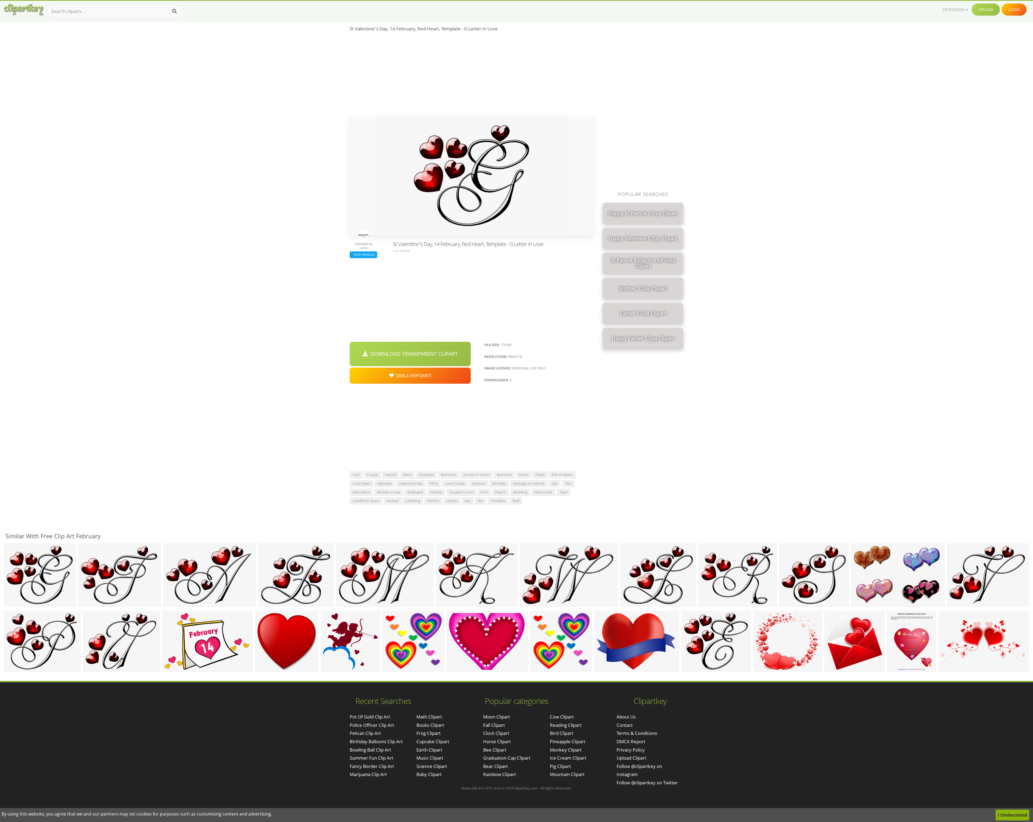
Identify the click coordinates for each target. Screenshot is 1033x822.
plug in (500, 492)
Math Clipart (429, 717)
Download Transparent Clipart (413, 353)
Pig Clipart (560, 766)
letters (452, 500)
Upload (985, 9)
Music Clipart (429, 758)
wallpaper (415, 492)
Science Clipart (431, 766)
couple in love (461, 492)
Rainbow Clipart (499, 774)
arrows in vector (476, 474)
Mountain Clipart (567, 774)
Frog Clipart (428, 733)
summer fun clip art (371, 758)
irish (356, 474)
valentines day (411, 483)
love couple (455, 483)
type (563, 492)
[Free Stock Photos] (23, 9)
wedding (520, 492)
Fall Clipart (494, 725)
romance (504, 474)
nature (390, 474)
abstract (478, 483)
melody (436, 492)
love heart (361, 483)
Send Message (363, 254)
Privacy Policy (631, 750)
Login (1014, 9)
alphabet (384, 483)
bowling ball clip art (370, 750)
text (568, 483)
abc (480, 500)
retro (407, 474)
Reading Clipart (566, 725)
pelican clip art (365, 733)
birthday (499, 483)
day (554, 483)
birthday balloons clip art (376, 741)
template (497, 500)
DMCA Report (631, 741)
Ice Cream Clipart (568, 758)
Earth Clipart (429, 750)
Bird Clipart (561, 733)
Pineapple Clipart (567, 741)
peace (540, 474)
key (467, 500)
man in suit (543, 492)
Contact (625, 725)
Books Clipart (430, 725)
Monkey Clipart (566, 750)
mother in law (388, 492)
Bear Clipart (495, 766)
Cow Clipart (562, 717)
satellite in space (366, 500)
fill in (434, 483)
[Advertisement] (471, 75)
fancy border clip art (372, 766)
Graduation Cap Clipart (506, 758)
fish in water (562, 474)
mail (515, 500)
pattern (433, 500)
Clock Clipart (496, 733)
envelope (426, 474)
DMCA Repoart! (412, 375)
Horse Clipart (497, 741)
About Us (626, 717)
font (484, 492)
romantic (448, 474)
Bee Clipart (494, 750)
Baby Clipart (429, 774)
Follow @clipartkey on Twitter (647, 783)
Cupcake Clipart (432, 741)
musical (393, 500)
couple (372, 474)
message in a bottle (528, 483)
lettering (413, 500)
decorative (361, 492)
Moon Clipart (496, 717)
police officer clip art (372, 725)
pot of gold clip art (370, 717)
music (523, 474)
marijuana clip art (368, 774)
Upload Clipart (631, 758)
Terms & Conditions (637, 733)
